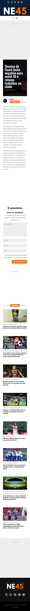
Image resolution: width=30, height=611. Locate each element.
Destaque (11, 379)
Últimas (13, 90)
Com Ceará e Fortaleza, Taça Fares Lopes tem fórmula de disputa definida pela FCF (15, 327)
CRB (4, 436)
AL (6, 436)
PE (12, 493)
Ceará (6, 90)
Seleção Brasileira (17, 493)
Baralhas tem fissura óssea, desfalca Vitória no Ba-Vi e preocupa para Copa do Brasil (14, 383)
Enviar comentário (19, 261)
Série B (4, 351)
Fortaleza (10, 324)
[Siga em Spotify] (21, 2)
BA (7, 379)
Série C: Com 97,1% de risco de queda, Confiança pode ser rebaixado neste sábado (14, 467)
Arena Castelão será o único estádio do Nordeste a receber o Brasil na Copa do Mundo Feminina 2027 (14, 497)
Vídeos (17, 351)
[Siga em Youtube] (18, 2)
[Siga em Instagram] (15, 2)
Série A (4, 379)
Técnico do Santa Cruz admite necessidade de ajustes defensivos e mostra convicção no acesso (13, 526)
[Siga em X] (11, 2)
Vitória (19, 379)
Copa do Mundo (10, 491)
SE (12, 463)
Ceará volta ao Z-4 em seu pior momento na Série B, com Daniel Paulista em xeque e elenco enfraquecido (14, 354)
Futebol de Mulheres (19, 491)
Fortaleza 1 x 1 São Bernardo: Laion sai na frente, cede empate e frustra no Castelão (14, 411)
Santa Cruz (5, 522)
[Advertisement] (15, 40)
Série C (4, 463)
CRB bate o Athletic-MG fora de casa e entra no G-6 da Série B (14, 439)
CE (9, 90)
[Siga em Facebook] (8, 2)
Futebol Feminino (7, 493)
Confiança (9, 463)
